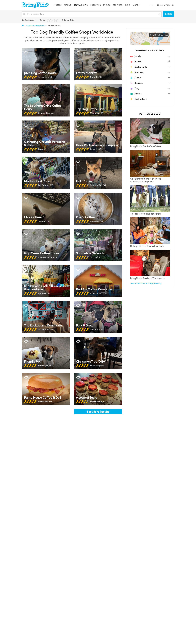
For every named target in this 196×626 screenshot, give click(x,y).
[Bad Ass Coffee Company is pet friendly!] (98, 281)
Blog (127, 5)
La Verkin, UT (95, 149)
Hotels (58, 5)
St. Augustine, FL (45, 329)
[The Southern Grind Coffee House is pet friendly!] (46, 100)
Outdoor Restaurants (35, 25)
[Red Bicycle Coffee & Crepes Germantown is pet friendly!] (46, 281)
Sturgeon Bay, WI (98, 185)
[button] (150, 56)
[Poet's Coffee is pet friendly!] (98, 209)
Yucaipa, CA (43, 221)
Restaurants (81, 5)
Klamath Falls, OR (98, 401)
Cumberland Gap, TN (47, 257)
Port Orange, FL (97, 365)
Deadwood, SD (45, 401)
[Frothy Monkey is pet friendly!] (98, 64)
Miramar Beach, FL (98, 293)
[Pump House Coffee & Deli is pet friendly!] (46, 389)
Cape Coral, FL (96, 329)
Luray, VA (42, 149)
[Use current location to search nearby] (160, 14)
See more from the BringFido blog (145, 283)
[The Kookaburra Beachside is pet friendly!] (46, 317)
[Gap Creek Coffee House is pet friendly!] (46, 245)
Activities (95, 5)
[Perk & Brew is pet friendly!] (98, 317)
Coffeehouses (54, 25)
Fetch (168, 14)
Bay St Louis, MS (45, 185)
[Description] (26, 52)
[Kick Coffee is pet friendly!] (98, 173)
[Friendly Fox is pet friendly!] (46, 353)
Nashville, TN (96, 77)
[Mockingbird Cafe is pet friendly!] (46, 173)
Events (107, 5)
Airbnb (67, 5)
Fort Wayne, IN (44, 365)
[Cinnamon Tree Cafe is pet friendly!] (98, 353)
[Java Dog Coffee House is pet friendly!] (46, 64)
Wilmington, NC (45, 77)
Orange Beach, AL (46, 113)
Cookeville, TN (96, 221)
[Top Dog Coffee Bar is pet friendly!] (98, 100)
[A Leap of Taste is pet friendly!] (98, 389)
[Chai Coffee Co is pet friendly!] (46, 209)
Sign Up (170, 5)
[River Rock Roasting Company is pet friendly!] (98, 136)
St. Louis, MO (96, 257)
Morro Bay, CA (96, 113)
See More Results (98, 411)
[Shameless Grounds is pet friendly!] (98, 245)
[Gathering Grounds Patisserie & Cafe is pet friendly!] (46, 136)
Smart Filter (69, 20)
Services (117, 5)
